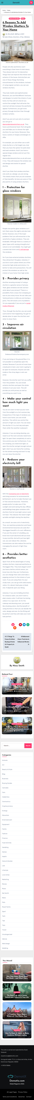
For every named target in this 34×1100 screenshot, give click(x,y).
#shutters (16, 37)
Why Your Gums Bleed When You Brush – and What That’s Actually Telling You (17, 978)
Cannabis (5, 788)
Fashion (4, 833)
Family (4, 829)
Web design (6, 943)
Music (4, 888)
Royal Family (6, 907)
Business (5, 778)
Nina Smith (11, 34)
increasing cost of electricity (19, 494)
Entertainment (7, 820)
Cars (3, 792)
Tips (3, 920)
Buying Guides (7, 783)
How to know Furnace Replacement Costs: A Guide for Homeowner (17, 689)
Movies (4, 884)
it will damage (24, 249)
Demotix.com (17, 1081)
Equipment (6, 824)
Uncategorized (7, 934)
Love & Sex (6, 875)
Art (3, 765)
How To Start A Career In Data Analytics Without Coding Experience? (17, 1035)
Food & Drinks (6, 843)
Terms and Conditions (10, 1097)
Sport (4, 911)
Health (4, 856)
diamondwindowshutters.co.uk (13, 124)
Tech (3, 916)
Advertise (21, 1097)
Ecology (4, 811)
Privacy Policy (22, 1092)
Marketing (5, 879)
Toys (3, 925)
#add (6, 37)
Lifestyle (5, 870)
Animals (4, 760)
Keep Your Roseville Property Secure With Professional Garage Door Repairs (17, 728)
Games (4, 852)
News (23, 18)
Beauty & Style (7, 769)
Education (5, 815)
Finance (4, 838)
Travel (4, 930)
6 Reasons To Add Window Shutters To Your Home (16, 26)
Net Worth (5, 893)
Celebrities (5, 797)
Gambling (5, 847)
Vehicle (4, 939)
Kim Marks (10, 691)
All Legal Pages (12, 1092)
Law (3, 866)
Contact (28, 1097)
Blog (3, 774)
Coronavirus (6, 801)
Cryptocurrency (7, 806)
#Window (27, 37)
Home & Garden (14, 18)
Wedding (5, 948)
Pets (3, 902)
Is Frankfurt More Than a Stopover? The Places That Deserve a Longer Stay (17, 1016)
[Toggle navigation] (2, 3)
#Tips (22, 37)
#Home (10, 37)
